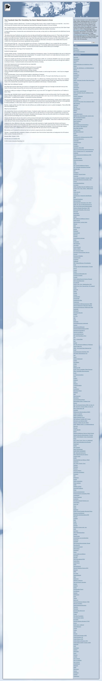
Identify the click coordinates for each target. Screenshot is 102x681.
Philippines (76, 477)
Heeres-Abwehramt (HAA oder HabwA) (83, 305)
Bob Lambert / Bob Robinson (80, 126)
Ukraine (75, 633)
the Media (76, 619)
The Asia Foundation (78, 616)
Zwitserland (76, 676)
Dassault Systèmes (78, 199)
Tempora (76, 607)
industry (75, 325)
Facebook (76, 259)
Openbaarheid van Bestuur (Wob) (82, 460)
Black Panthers (77, 121)
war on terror (77, 662)
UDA (75, 632)
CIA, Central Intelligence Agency (81, 165)
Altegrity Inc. (76, 71)
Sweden (75, 593)
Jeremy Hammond (78, 358)
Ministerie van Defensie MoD (80, 420)
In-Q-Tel (75, 316)
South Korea (77, 562)
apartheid (76, 85)
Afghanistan (76, 59)
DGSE (75, 217)
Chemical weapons (78, 160)
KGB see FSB (77, 367)
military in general (78, 413)
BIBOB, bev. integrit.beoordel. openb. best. (84, 115)
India (75, 319)
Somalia (75, 557)
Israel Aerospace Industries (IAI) (81, 351)
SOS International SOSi (79, 559)
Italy (75, 355)
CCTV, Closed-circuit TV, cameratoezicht (83, 151)
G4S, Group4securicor (79, 280)
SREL (75, 571)
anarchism (76, 76)
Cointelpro (76, 172)
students (76, 585)
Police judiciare (77, 483)
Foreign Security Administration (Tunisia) (83, 266)
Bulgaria (76, 135)
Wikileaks (76, 665)
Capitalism (76, 146)
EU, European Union (78, 250)
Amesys (75, 73)
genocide (76, 289)
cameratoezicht (77, 142)
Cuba (75, 190)
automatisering (77, 98)
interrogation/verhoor (79, 334)
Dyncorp (76, 234)
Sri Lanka (76, 573)
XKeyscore (76, 669)
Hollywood (76, 311)
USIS (75, 646)
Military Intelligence (78, 415)
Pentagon (76, 474)
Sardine (75, 534)
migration (76, 410)
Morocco (76, 426)
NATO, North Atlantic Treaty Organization (83, 436)
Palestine (76, 467)
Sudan (75, 587)
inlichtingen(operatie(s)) (79, 330)
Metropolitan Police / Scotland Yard (82, 401)
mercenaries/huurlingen (79, 399)
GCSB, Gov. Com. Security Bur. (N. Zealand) (84, 286)
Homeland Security (78, 312)
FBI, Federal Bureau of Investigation (82, 263)
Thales (75, 614)
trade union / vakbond (79, 624)
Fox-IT (75, 268)
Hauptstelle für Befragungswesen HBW (83, 303)
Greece (75, 295)
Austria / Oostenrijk (78, 96)
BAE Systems (77, 103)
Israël (75, 350)
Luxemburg (76, 389)
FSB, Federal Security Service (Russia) (83, 279)
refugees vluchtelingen (79, 513)
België (75, 112)
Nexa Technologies (78, 449)
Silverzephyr (76, 548)
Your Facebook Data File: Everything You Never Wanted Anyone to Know (28, 20)
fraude (75, 272)
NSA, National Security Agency (81, 454)
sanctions (76, 530)
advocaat (76, 57)
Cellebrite (76, 153)
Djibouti (75, 224)
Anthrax (75, 82)
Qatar (75, 507)
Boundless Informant (78, 131)
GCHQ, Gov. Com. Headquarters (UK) (83, 284)
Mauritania (76, 397)
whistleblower (77, 663)
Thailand (76, 612)
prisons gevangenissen (79, 491)
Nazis (75, 438)
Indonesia (76, 321)
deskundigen (77, 215)
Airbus (75, 66)
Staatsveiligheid (77, 575)
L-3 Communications (78, 374)
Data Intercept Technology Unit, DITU (82, 202)
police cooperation (78, 481)
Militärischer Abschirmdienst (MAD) (82, 412)
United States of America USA (81, 640)
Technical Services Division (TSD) (81, 601)
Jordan (75, 360)
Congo (75, 181)
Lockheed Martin (78, 385)
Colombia (76, 176)
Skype (75, 552)
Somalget (76, 555)
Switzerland (76, 594)
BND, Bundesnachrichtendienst (81, 124)
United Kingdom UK (78, 637)
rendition (76, 518)
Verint (75, 653)
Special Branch (77, 566)
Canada (75, 144)
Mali (75, 394)
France (75, 270)
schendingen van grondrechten (81, 538)
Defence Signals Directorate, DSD (82, 208)
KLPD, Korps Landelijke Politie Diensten (83, 369)
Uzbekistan (76, 648)
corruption (76, 185)
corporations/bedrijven (79, 183)
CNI (74, 170)
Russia (75, 523)
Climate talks (77, 169)
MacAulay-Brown (78, 390)
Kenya (75, 366)
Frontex (75, 277)
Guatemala (76, 302)
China (75, 163)
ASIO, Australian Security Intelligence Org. (83, 92)
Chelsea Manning (78, 158)
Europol (75, 254)
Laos (75, 376)
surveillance (76, 591)
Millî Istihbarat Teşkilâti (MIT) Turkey (82, 419)
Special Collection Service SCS (81, 568)
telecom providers (78, 603)
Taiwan (75, 598)
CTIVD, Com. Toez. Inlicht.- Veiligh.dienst (83, 188)
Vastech (75, 649)
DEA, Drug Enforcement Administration (83, 206)
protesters (76, 499)
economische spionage (79, 238)
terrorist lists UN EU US (79, 610)
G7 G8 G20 (76, 282)
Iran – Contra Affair (78, 339)
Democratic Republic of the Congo (82, 209)
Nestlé (75, 445)
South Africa (76, 561)
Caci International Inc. (79, 139)
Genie (75, 287)
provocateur (76, 502)
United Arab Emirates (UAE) (80, 635)
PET (75, 475)
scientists (76, 541)
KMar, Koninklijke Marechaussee (81, 371)
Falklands (76, 261)
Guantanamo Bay (78, 300)
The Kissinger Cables (79, 617)
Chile (75, 162)
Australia (76, 94)
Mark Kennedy (77, 396)
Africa (75, 62)
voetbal (75, 656)
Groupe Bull (76, 298)
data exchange (77, 201)
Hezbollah (76, 309)
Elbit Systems (77, 243)
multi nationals (77, 429)
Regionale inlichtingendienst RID (81, 514)
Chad (75, 156)
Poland (75, 479)
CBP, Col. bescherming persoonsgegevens (84, 149)
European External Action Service (81, 252)
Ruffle (75, 522)
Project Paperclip (78, 497)
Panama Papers (77, 470)
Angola (75, 78)
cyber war (76, 193)
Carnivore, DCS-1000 (79, 147)
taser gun (76, 600)
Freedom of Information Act (80, 273)
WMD (75, 667)
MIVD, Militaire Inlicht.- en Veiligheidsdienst (84, 424)
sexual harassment (78, 546)
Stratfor (75, 584)
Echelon (75, 236)
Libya (75, 381)
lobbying (76, 383)
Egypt (75, 240)
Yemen (75, 671)
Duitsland (76, 231)
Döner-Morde (77, 227)
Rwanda (76, 525)
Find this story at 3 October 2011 (12, 138)
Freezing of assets (78, 275)
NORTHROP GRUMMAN (79, 451)
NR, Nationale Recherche (80, 452)
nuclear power (77, 456)
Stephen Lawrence (78, 580)
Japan (75, 357)
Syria (75, 596)
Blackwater (76, 123)
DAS (75, 197)
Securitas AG (77, 545)
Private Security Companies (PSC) (82, 493)
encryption (76, 245)
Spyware (76, 569)
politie (75, 484)
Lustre (75, 387)
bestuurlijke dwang (78, 114)
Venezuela (76, 651)
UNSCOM (76, 644)
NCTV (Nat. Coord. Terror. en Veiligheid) (83, 440)
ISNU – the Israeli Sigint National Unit (82, 348)
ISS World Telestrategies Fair (80, 353)
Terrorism (76, 609)
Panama (76, 468)
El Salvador (76, 241)
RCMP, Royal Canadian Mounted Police (83, 511)
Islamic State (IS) (78, 346)
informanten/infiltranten (79, 327)
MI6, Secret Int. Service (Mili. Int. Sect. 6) (83, 406)
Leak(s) (75, 378)
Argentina (76, 89)
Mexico (75, 403)
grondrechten (77, 296)
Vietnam (76, 655)
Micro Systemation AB (79, 408)
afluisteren (76, 60)
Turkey (75, 630)
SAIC (75, 529)
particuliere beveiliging (79, 472)
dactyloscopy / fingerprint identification (83, 195)
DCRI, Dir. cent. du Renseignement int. (83, 204)
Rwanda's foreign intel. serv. (80, 527)
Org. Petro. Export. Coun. (80, 463)
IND (74, 318)
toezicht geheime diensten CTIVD (81, 621)
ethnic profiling (77, 248)
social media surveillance (79, 554)
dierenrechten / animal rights (80, 222)
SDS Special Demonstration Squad (82, 543)
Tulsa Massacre (77, 626)
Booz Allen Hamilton (78, 128)
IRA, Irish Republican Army (80, 335)
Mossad (75, 428)
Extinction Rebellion (78, 256)
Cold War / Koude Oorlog (79, 174)
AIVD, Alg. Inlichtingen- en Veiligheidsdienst (84, 68)
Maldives (76, 392)
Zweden (75, 674)
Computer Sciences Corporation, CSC (83, 179)
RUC (75, 520)
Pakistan (76, 465)
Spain (75, 564)
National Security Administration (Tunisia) (83, 435)
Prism (75, 490)
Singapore (76, 550)
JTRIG (75, 364)
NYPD (75, 458)
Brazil (75, 133)
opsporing (76, 461)
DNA (75, 225)
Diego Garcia (77, 220)
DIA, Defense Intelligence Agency (81, 218)
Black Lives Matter (78, 119)
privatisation (76, 495)
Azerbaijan (76, 100)
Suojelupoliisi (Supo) (78, 589)
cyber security (77, 192)
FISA (75, 264)
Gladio (75, 291)
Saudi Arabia (77, 536)
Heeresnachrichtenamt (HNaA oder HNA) (83, 307)
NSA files (76, 48)
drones (75, 229)
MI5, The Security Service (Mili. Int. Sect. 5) (84, 405)
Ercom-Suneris (77, 247)
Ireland (75, 342)
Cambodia (76, 140)
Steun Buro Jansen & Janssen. (81, 34)
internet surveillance (78, 332)
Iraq (74, 341)
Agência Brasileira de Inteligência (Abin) (83, 64)
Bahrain (75, 107)
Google (75, 293)
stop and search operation (80, 582)
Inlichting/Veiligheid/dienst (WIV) (81, 328)
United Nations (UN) (78, 639)
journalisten (76, 362)
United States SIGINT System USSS (82, 642)
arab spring (76, 87)
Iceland (75, 314)
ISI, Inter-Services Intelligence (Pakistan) (83, 344)
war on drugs (77, 658)
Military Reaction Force (79, 417)
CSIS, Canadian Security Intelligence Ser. (83, 186)
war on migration (78, 660)
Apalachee (76, 83)
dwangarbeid (77, 232)
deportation (76, 213)
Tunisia (75, 628)
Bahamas (76, 105)
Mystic (75, 431)
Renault (75, 516)
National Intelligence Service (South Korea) (84, 433)
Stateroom (76, 578)
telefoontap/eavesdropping (80, 605)
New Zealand (77, 447)
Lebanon (76, 380)
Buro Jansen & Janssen (79, 30)
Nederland (76, 444)
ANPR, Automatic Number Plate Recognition (84, 80)
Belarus (75, 110)
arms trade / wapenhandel (80, 91)
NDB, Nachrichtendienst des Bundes (82, 442)
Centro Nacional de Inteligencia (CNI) (82, 154)
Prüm (75, 506)
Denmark (76, 211)
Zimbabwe (76, 672)
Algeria (75, 69)
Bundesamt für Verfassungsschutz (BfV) (83, 137)
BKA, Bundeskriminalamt (79, 117)
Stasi (75, 577)
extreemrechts (77, 257)
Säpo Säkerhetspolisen (79, 532)
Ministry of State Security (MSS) (81, 422)
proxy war (76, 504)
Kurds (75, 373)
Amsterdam (76, 75)
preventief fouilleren (78, 488)
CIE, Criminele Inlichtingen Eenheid (82, 167)
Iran (74, 337)
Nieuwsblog (76, 50)
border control (77, 130)
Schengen (76, 539)
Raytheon (76, 509)
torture (75, 623)
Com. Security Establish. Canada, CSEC (83, 178)
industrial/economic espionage (81, 323)
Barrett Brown (77, 108)
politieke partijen (77, 486)
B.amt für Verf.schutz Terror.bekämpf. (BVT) (84, 101)
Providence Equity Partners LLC (81, 500)
